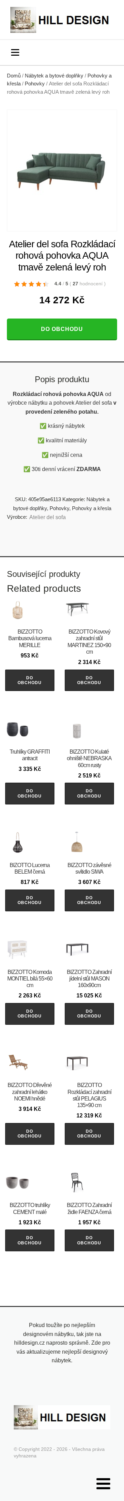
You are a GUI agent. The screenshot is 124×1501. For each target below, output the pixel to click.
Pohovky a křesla (91, 508)
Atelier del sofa (47, 517)
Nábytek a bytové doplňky (54, 76)
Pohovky (35, 83)
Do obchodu (62, 329)
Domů (14, 76)
